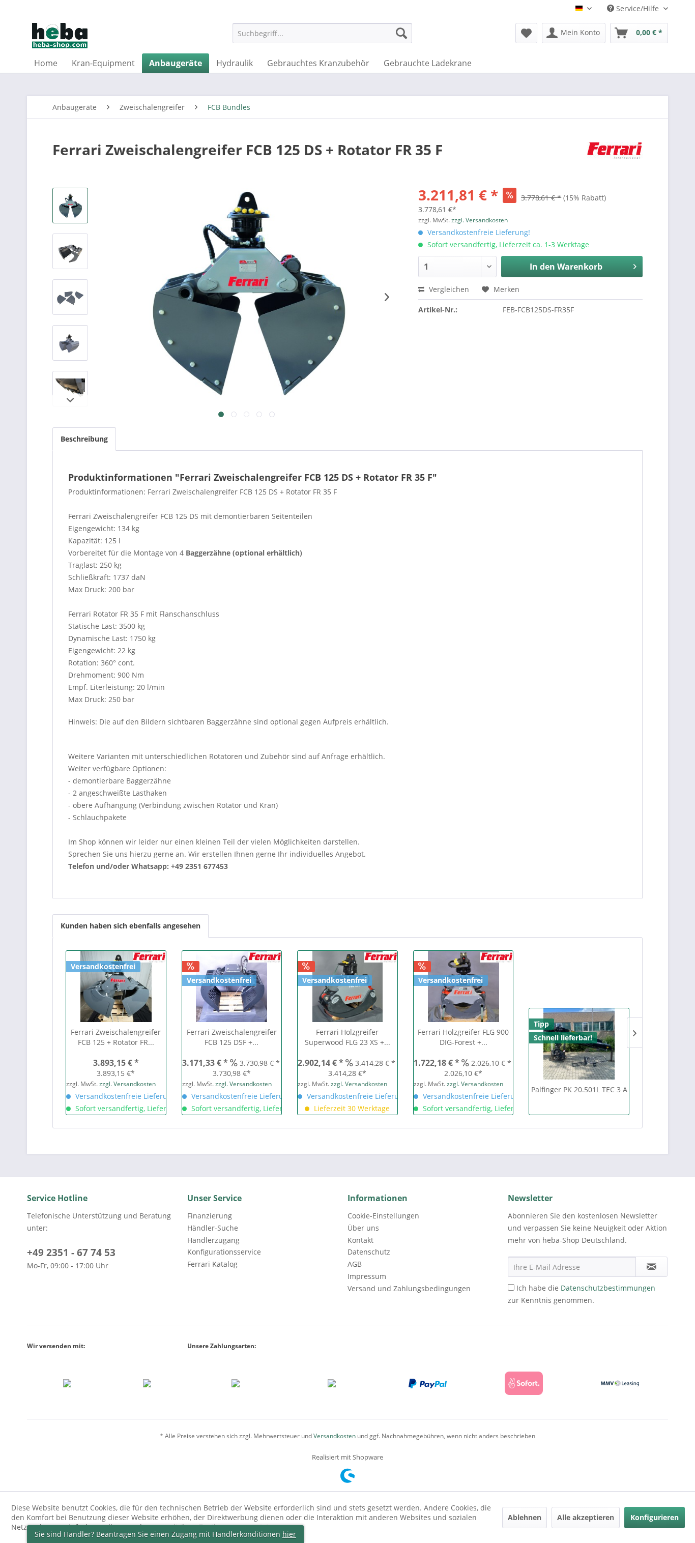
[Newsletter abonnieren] (651, 1267)
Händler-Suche (212, 1228)
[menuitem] (322, 38)
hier (289, 1534)
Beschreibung (84, 439)
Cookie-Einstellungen (383, 1215)
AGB (354, 1264)
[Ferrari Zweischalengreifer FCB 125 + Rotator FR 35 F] (116, 986)
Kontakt (360, 1240)
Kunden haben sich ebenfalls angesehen (130, 925)
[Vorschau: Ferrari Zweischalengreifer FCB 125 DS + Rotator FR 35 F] (70, 205)
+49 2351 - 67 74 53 (71, 1252)
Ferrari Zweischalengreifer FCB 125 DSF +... (232, 1037)
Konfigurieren (654, 1517)
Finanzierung (209, 1215)
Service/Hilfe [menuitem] (637, 8)
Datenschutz (368, 1252)
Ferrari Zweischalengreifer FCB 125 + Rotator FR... (116, 1037)
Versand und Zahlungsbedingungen (409, 1288)
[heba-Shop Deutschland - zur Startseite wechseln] (60, 35)
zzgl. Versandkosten (479, 220)
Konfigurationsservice (224, 1252)
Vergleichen (448, 289)
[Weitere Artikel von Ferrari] (615, 160)
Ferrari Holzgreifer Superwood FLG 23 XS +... (347, 1037)
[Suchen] (401, 33)
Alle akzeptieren (585, 1517)
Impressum (366, 1276)
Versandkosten (334, 1436)
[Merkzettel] (526, 33)
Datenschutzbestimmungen (608, 1288)
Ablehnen (524, 1517)
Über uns (363, 1228)
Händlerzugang (213, 1240)
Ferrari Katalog (212, 1264)
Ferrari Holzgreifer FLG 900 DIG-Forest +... (463, 1037)
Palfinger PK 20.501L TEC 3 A (579, 1089)
